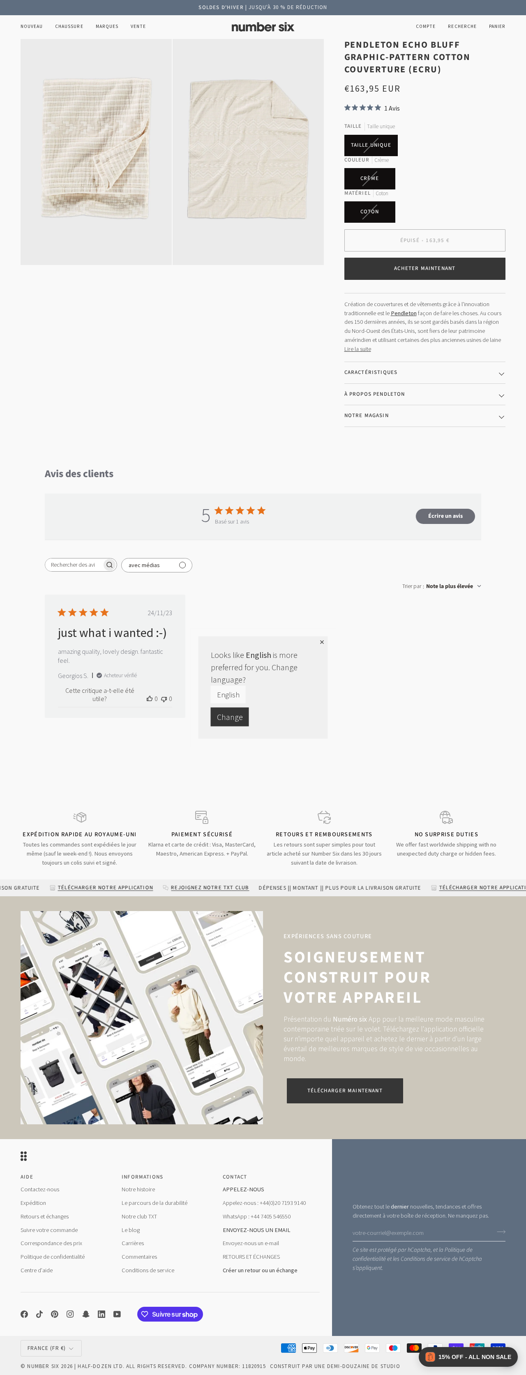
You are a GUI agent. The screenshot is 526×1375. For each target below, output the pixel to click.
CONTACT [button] (235, 1177)
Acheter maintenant (424, 268)
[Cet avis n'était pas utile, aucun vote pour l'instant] (164, 698)
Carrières (133, 1243)
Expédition (33, 1203)
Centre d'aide (37, 1270)
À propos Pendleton (374, 394)
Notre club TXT (139, 1216)
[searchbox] (73, 564)
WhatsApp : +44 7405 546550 (257, 1216)
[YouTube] (117, 1314)
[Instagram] (70, 1314)
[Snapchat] (86, 1314)
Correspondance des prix (51, 1243)
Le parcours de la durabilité (154, 1203)
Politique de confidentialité (53, 1256)
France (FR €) (47, 1348)
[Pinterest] (54, 1314)
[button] (69, 27)
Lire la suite (357, 349)
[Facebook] (24, 1314)
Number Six (43, 1366)
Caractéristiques (371, 372)
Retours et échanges (45, 1216)
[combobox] (441, 586)
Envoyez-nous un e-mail (251, 1243)
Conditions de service (425, 1259)
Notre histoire (138, 1189)
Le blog (131, 1230)
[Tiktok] (39, 1314)
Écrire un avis (445, 516)
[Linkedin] (101, 1314)
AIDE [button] (27, 1177)
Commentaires (139, 1256)
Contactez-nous (40, 1189)
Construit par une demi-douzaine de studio (335, 1366)
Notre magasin (366, 415)
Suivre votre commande (49, 1230)
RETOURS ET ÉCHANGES (251, 1256)
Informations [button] (142, 1177)
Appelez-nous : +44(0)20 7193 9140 (264, 1203)
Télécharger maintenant (345, 1090)
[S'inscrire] (498, 1232)
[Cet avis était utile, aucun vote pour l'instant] (149, 698)
